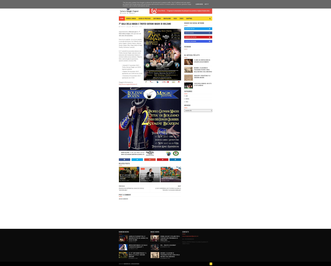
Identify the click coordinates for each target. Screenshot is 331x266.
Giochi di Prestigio (145, 18)
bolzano (136, 26)
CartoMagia (157, 18)
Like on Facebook (189, 32)
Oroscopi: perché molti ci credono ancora (202, 77)
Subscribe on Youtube (191, 37)
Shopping (189, 18)
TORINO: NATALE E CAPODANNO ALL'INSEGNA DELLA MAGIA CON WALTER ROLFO (149, 177)
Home (121, 18)
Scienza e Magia (131, 18)
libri (186, 96)
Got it (207, 4)
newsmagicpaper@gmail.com (190, 236)
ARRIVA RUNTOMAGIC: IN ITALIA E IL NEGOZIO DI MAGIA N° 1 (138, 246)
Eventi (181, 18)
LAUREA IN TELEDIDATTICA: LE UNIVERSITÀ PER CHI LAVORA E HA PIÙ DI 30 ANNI (138, 238)
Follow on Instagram (190, 41)
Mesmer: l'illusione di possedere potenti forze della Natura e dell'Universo (203, 70)
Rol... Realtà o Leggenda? (168, 245)
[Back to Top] (211, 264)
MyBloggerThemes (135, 263)
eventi (140, 26)
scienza (187, 99)
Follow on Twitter (189, 28)
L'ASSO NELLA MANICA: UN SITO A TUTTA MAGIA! (203, 84)
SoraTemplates (127, 263)
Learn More (199, 4)
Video (175, 18)
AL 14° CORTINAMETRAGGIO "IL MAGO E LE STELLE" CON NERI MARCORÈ (129, 177)
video (186, 101)
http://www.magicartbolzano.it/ (128, 84)
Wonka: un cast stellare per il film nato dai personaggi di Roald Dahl (170, 238)
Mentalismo (167, 18)
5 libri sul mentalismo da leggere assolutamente (202, 61)
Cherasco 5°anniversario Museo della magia (170, 178)
